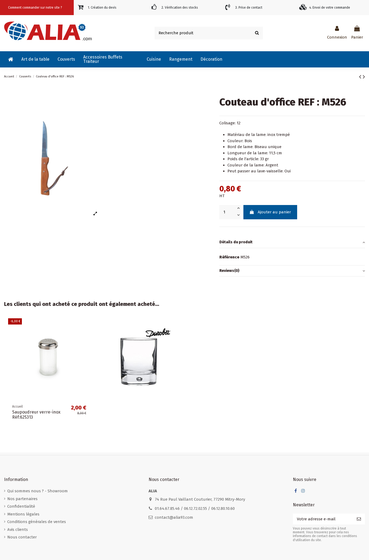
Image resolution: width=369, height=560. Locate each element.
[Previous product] (361, 76)
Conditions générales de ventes (36, 521)
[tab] (292, 242)
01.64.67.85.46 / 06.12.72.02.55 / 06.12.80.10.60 (195, 508)
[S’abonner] (359, 519)
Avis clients (17, 529)
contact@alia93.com (174, 517)
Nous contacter (22, 537)
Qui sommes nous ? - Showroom (37, 491)
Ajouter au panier (274, 212)
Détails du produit (236, 242)
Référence (229, 257)
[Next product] (364, 76)
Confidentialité (21, 506)
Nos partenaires (22, 498)
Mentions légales (23, 514)
